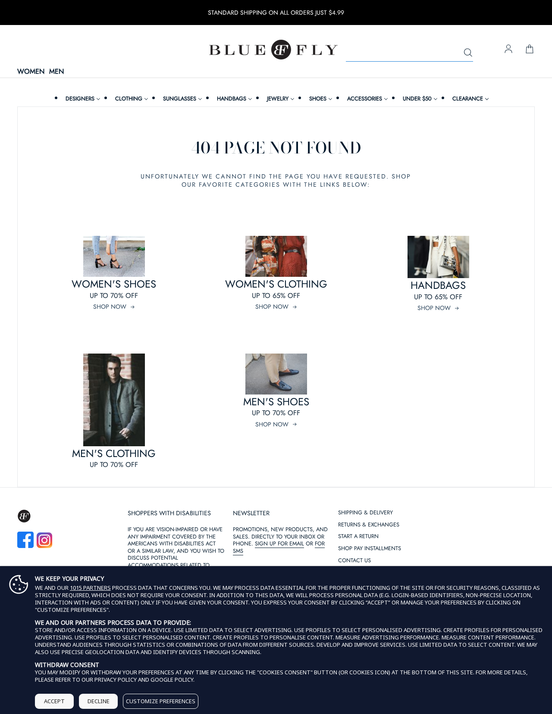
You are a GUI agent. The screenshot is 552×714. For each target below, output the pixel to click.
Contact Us (354, 560)
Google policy (172, 679)
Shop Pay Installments (369, 548)
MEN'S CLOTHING (114, 453)
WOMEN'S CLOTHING (276, 283)
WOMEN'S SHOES (114, 283)
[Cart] (529, 49)
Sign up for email (279, 543)
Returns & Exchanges (368, 525)
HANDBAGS (438, 285)
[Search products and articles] (468, 53)
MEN (56, 71)
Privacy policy (115, 679)
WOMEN (30, 71)
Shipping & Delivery (365, 513)
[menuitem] (82, 98)
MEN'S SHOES (276, 401)
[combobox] (409, 53)
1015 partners (90, 588)
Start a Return (358, 536)
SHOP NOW (109, 306)
